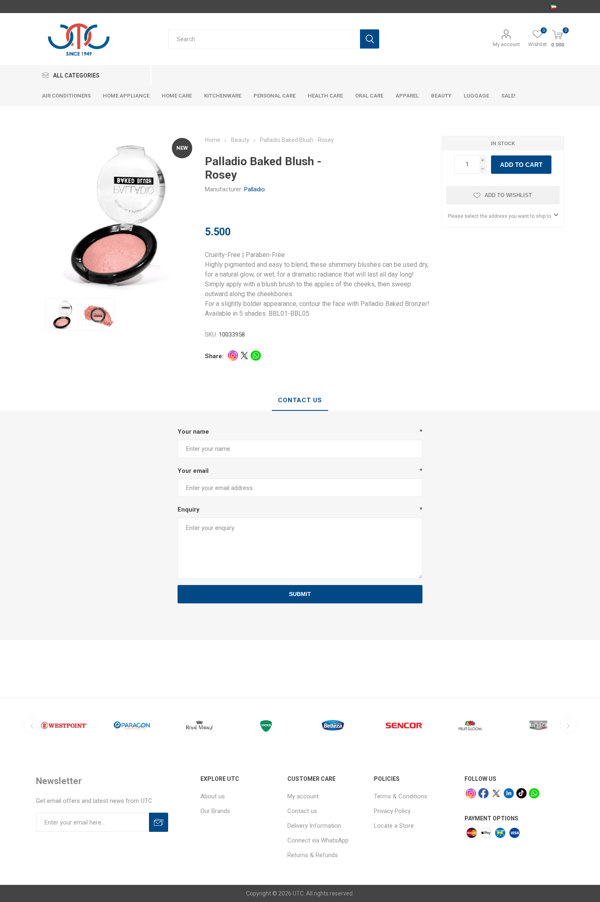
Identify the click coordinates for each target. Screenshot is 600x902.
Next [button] (568, 725)
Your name (193, 431)
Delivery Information (314, 825)
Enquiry (189, 509)
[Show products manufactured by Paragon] (132, 725)
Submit (300, 594)
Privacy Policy (392, 811)
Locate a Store (394, 825)
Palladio (254, 189)
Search (369, 39)
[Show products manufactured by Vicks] (267, 725)
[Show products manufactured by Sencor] (403, 725)
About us (212, 796)
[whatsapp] (534, 793)
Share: (214, 356)
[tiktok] (521, 793)
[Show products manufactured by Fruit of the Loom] (470, 725)
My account (506, 44)
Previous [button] (32, 725)
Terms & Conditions (400, 796)
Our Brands (215, 811)
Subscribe (158, 822)
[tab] (300, 400)
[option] (62, 314)
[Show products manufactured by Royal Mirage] (199, 725)
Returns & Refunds (312, 855)
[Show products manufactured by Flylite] (538, 725)
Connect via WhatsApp (318, 840)
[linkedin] (509, 793)
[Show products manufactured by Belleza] (335, 725)
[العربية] (553, 6)
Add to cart (521, 164)
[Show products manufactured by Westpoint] (64, 725)
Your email (193, 470)
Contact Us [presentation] (300, 400)
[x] (496, 794)
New (182, 148)
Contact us (302, 811)
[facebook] (483, 793)
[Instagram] (471, 794)
